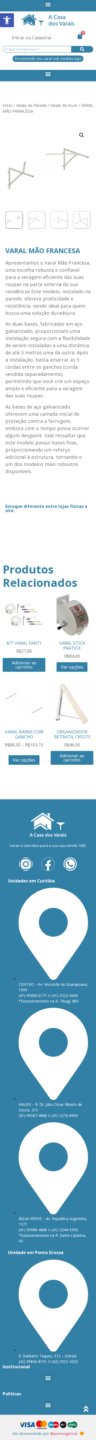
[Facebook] (48, 864)
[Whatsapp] (70, 864)
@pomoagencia (63, 1433)
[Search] (82, 49)
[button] (48, 4)
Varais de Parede (31, 105)
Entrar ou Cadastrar (32, 38)
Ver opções (72, 667)
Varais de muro (64, 105)
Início (7, 105)
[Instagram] (26, 864)
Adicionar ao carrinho (24, 665)
